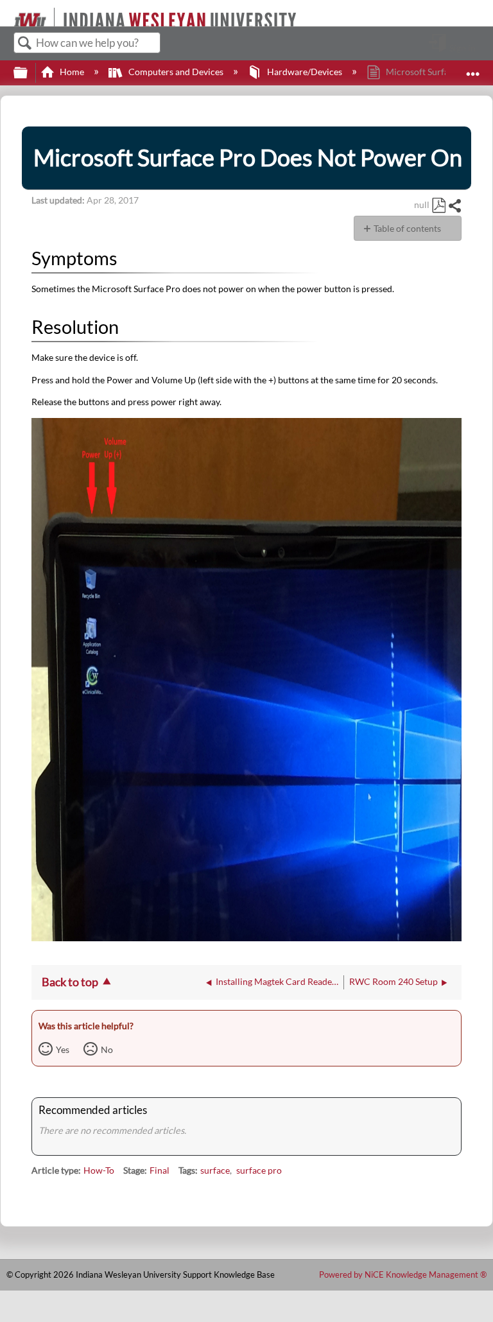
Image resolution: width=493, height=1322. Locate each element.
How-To (98, 1170)
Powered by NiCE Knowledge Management (403, 1274)
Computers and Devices (175, 71)
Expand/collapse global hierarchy (29, 73)
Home (72, 71)
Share (454, 205)
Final (159, 1170)
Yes (62, 1049)
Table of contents (407, 228)
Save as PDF (438, 206)
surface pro (259, 1170)
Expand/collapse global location (473, 69)
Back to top (70, 982)
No (107, 1049)
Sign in (462, 47)
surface (215, 1170)
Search (25, 43)
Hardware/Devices (304, 71)
